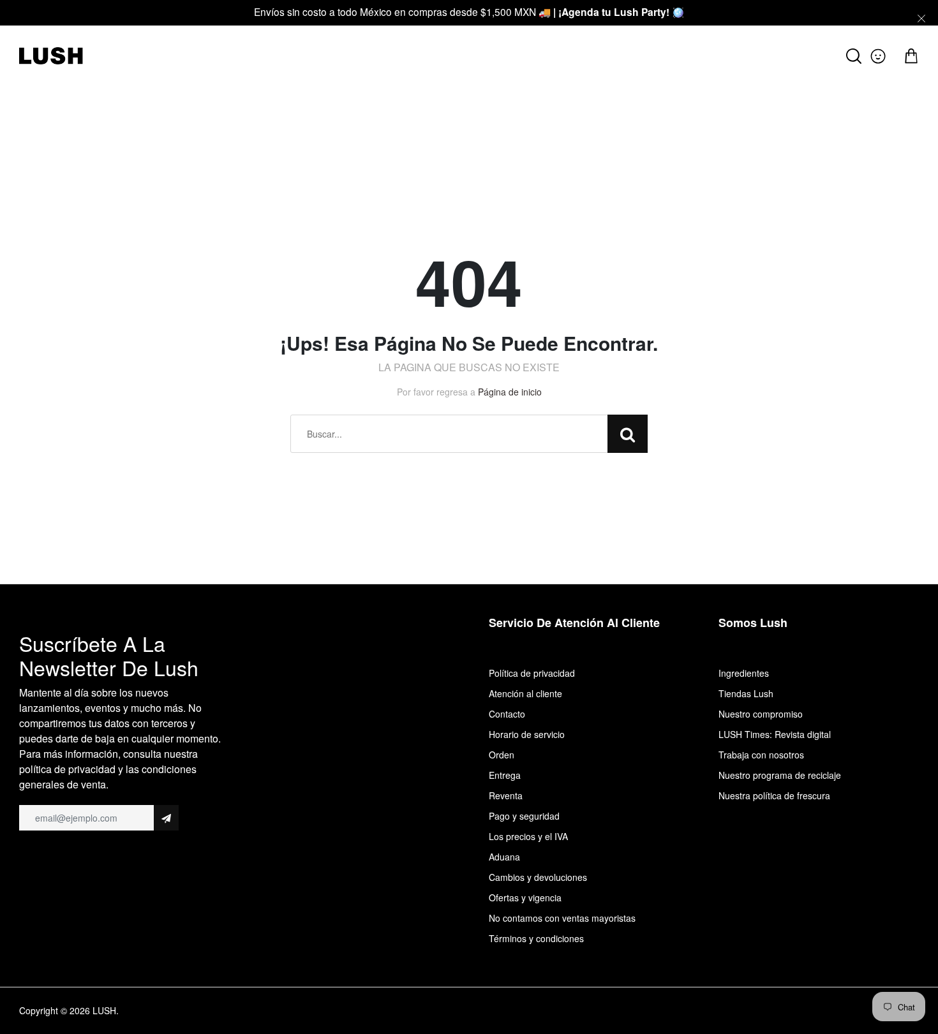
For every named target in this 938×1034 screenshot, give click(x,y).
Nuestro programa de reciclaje (779, 775)
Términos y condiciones (536, 938)
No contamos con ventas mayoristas (562, 918)
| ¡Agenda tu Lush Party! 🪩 (618, 11)
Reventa (506, 795)
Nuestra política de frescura (774, 795)
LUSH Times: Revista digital (774, 734)
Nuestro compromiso (760, 713)
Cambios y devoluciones (538, 877)
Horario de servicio (527, 734)
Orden (501, 754)
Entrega (505, 775)
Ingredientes (743, 673)
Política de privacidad (532, 673)
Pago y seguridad (524, 815)
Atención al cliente (525, 693)
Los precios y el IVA (528, 836)
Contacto (507, 713)
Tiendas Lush (745, 693)
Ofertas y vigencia (525, 897)
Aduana (504, 856)
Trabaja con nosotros (761, 754)
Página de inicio (510, 391)
